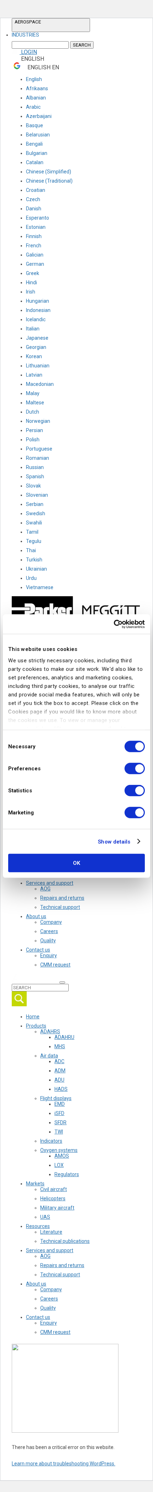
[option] (25, 35)
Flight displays (56, 1098)
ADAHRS (50, 1031)
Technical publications (65, 1241)
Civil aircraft (53, 1189)
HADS (61, 1089)
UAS (45, 1217)
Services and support (49, 883)
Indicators (51, 1141)
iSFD (59, 1113)
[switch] (135, 768)
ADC (59, 1061)
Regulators (66, 1174)
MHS (59, 1046)
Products (36, 1026)
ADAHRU (64, 1037)
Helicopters (52, 1198)
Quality (48, 940)
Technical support (60, 907)
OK (76, 863)
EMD (59, 1104)
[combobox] (51, 35)
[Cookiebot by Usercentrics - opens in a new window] (114, 624)
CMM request (55, 965)
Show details (114, 841)
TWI (58, 1132)
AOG (45, 889)
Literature (51, 1232)
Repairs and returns (62, 898)
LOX (59, 1165)
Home (32, 1016)
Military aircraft (57, 1208)
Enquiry (48, 955)
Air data (49, 1056)
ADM (59, 1070)
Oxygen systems (59, 1150)
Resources (38, 1226)
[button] (51, 25)
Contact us (38, 950)
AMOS (61, 1156)
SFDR (60, 1122)
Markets (35, 1183)
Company (51, 922)
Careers (49, 931)
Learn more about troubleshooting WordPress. (63, 1463)
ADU (59, 1080)
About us (36, 916)
